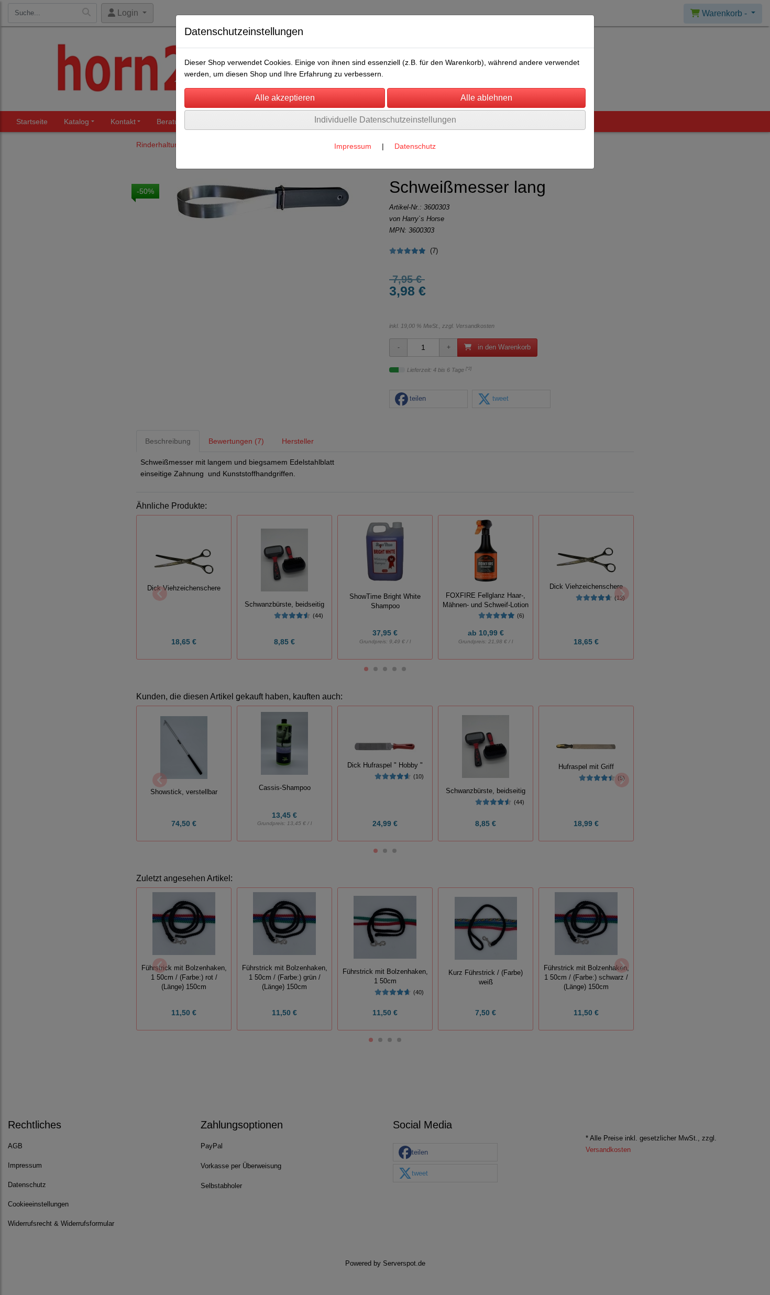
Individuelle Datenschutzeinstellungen (385, 119)
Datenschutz (415, 146)
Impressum (352, 146)
